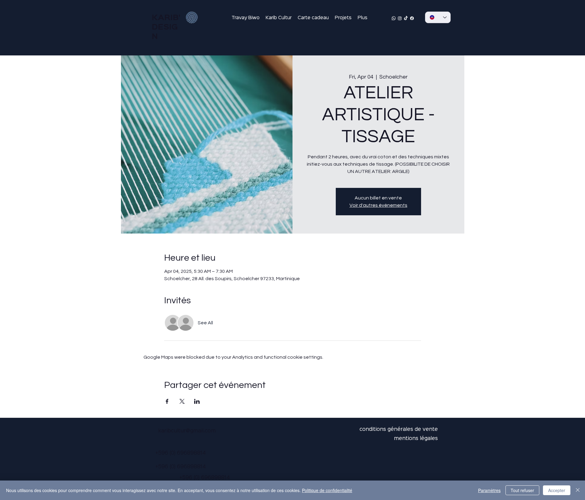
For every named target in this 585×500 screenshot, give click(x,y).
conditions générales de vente (399, 429)
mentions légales (416, 438)
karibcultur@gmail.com (187, 431)
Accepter (556, 490)
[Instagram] (399, 18)
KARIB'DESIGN (166, 27)
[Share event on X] (182, 401)
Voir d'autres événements (378, 205)
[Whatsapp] (393, 18)
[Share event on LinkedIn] (197, 401)
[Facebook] (412, 18)
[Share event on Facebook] (167, 401)
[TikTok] (405, 18)
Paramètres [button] (489, 490)
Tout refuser (522, 490)
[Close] (577, 490)
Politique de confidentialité (327, 490)
